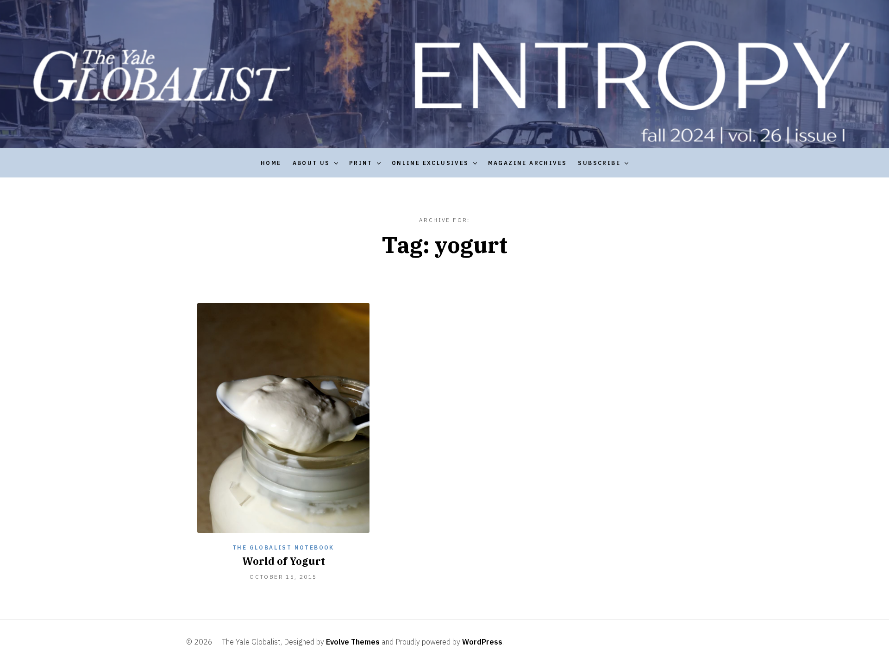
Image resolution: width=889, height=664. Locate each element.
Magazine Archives (527, 162)
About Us (311, 162)
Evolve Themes (353, 641)
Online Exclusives (430, 162)
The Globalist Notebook (283, 547)
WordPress (482, 641)
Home (271, 162)
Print (361, 162)
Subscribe (599, 162)
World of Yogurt (283, 561)
